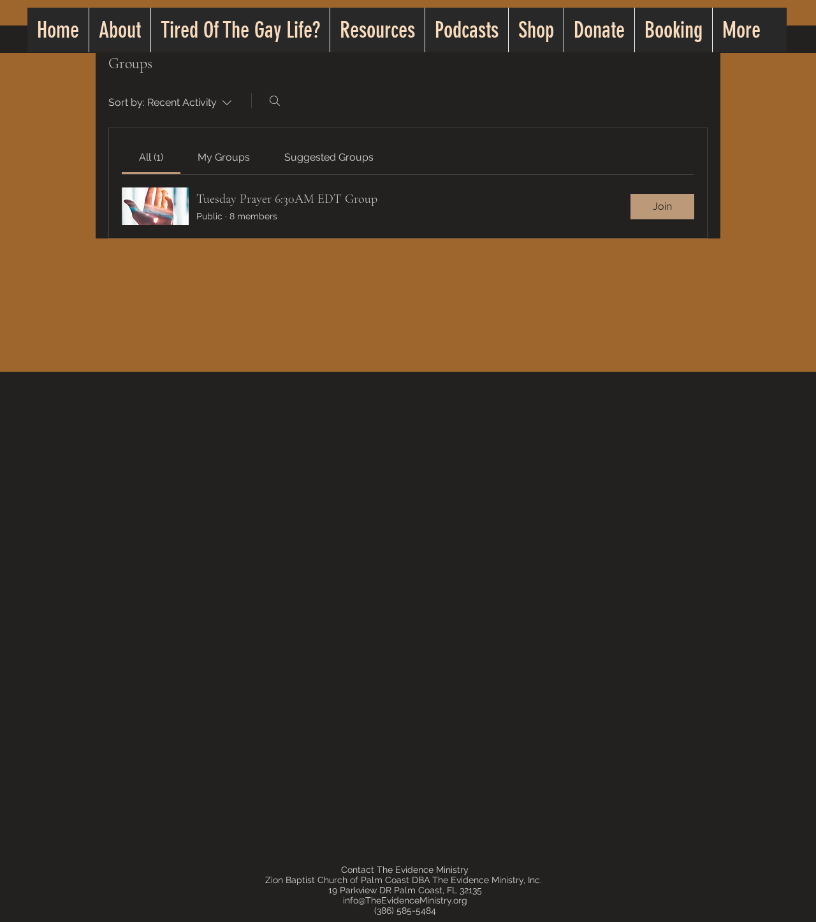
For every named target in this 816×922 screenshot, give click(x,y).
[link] (151, 157)
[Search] (274, 100)
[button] (377, 30)
